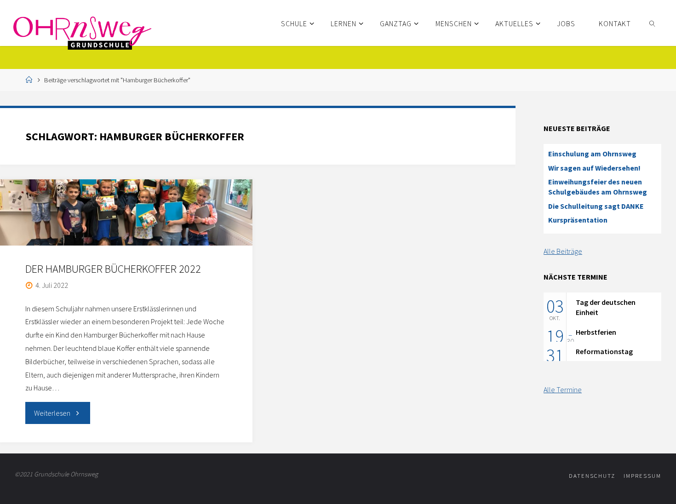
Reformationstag (604, 351)
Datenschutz (592, 475)
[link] (653, 23)
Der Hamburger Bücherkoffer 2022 (113, 269)
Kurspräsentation (577, 219)
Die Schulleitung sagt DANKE (596, 206)
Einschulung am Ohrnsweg (592, 153)
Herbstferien (596, 332)
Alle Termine (563, 389)
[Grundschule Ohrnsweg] (82, 32)
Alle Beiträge (563, 251)
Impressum (642, 475)
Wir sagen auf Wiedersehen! (594, 167)
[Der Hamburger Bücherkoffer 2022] (126, 212)
